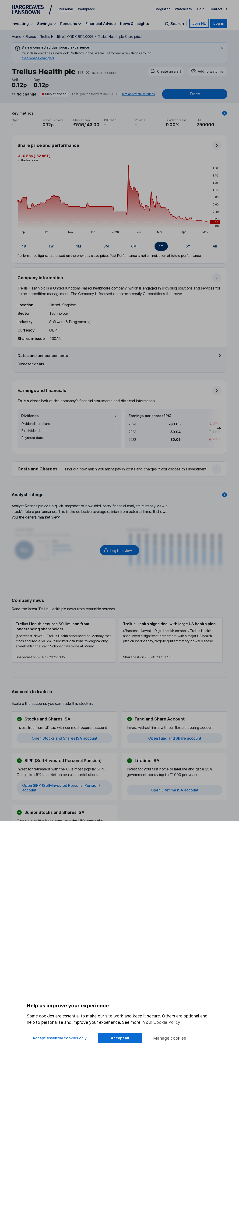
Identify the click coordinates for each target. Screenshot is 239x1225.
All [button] (215, 246)
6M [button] (134, 246)
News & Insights (134, 23)
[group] (119, 246)
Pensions (68, 23)
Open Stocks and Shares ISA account (64, 738)
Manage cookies (169, 1038)
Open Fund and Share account (174, 738)
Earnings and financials (42, 390)
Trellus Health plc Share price (120, 36)
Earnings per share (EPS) (150, 415)
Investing (20, 23)
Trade (195, 94)
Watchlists (183, 9)
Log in (218, 23)
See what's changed (38, 58)
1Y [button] (161, 246)
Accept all (120, 1038)
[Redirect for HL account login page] (119, 550)
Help (200, 9)
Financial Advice (100, 23)
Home (16, 36)
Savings (44, 23)
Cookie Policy (166, 1022)
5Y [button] (188, 246)
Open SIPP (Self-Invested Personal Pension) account (61, 787)
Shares (30, 36)
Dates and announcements (43, 355)
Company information (40, 277)
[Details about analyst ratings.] (224, 495)
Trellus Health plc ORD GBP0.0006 (66, 36)
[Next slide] (214, 428)
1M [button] (78, 246)
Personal (66, 9)
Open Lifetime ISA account (174, 790)
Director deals (31, 364)
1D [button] (24, 246)
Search (177, 23)
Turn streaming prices (138, 94)
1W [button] (51, 246)
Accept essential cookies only (59, 1038)
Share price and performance (48, 145)
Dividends (30, 415)
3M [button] (106, 246)
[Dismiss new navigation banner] (222, 47)
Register (163, 9)
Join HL (199, 23)
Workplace (86, 9)
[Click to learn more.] (224, 113)
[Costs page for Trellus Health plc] (119, 469)
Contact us (218, 9)
